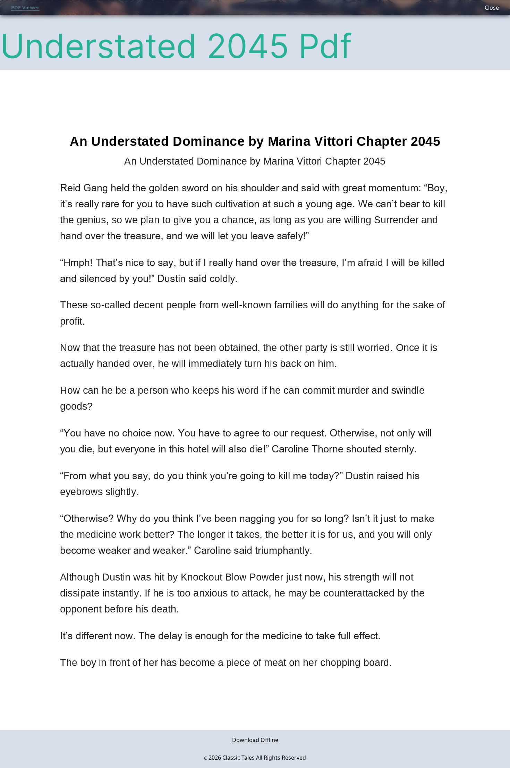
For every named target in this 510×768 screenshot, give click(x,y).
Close (492, 7)
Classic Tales (238, 757)
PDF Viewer (25, 7)
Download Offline (255, 740)
